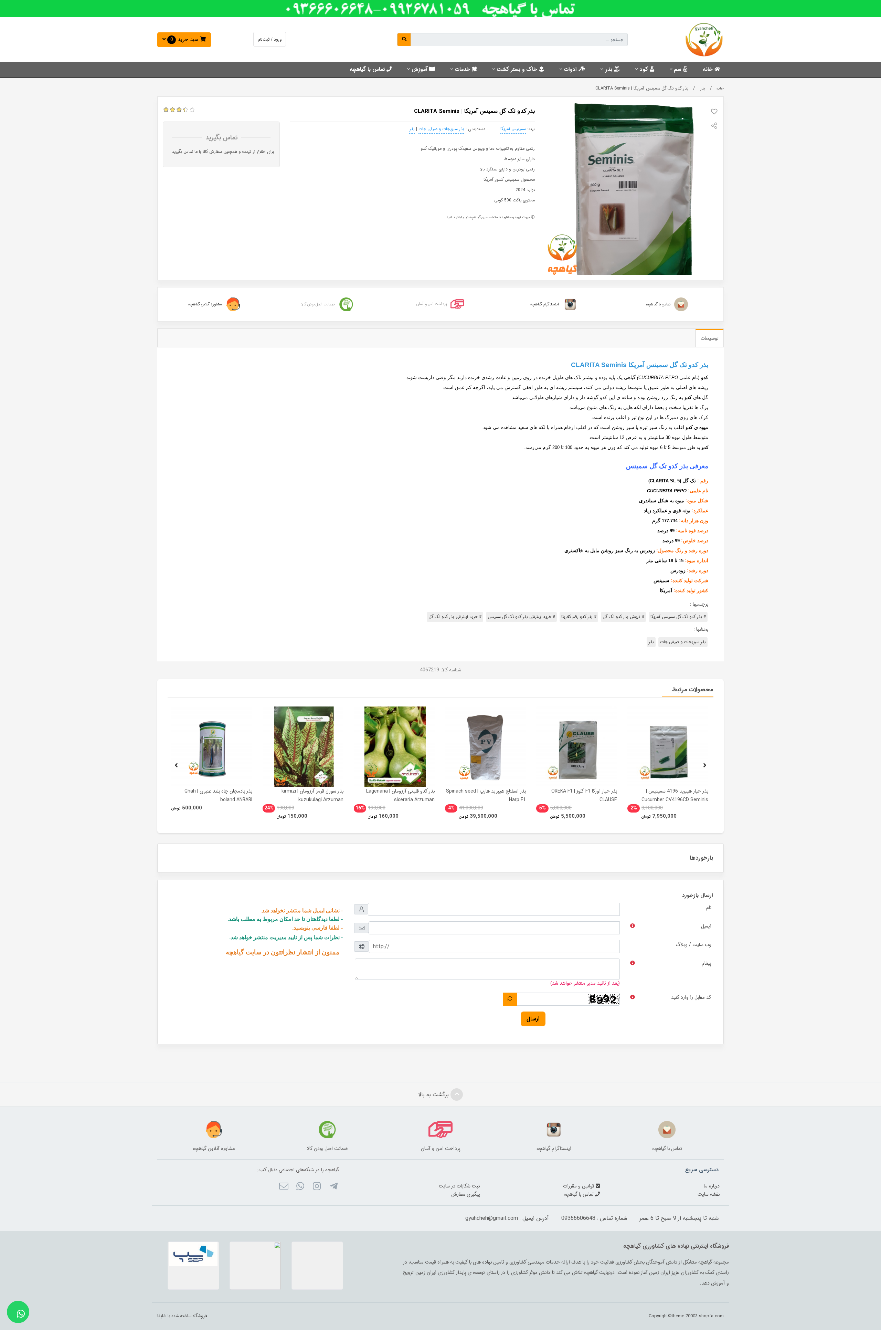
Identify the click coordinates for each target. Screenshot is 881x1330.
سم (678, 69)
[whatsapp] (300, 1187)
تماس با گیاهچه (368, 69)
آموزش (420, 69)
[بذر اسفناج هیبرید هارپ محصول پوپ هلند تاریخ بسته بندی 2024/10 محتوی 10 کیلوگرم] (485, 746)
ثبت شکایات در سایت (459, 1186)
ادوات (571, 69)
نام (708, 907)
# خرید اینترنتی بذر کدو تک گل (454, 617)
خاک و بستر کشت (518, 69)
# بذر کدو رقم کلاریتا (578, 617)
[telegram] (333, 1187)
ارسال (533, 1019)
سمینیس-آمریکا (513, 129)
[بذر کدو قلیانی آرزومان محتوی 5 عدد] (394, 746)
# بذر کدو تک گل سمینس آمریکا (678, 617)
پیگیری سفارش (465, 1194)
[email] (283, 1187)
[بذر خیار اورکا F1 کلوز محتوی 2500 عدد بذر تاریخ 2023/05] (576, 746)
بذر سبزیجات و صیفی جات (441, 129)
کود (645, 69)
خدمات (463, 69)
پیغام (706, 963)
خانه (708, 69)
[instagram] (316, 1187)
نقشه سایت (709, 1194)
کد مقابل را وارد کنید (691, 997)
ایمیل (706, 926)
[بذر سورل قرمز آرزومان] (303, 746)
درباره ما (712, 1186)
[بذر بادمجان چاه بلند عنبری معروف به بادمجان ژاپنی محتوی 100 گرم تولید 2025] (211, 746)
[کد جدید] (510, 999)
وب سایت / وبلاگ (693, 945)
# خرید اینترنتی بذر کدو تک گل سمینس (521, 617)
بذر (609, 69)
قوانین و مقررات (579, 1186)
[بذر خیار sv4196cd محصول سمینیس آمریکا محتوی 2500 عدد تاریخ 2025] (667, 746)
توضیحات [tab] (710, 338)
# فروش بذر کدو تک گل (623, 617)
